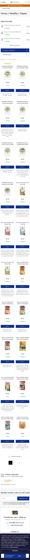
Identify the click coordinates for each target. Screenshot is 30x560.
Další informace (14, 547)
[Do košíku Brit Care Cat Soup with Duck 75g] (22, 206)
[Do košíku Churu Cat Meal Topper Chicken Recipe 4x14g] (22, 401)
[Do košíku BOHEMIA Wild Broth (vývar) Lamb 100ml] (7, 125)
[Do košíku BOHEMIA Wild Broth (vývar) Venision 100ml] (7, 167)
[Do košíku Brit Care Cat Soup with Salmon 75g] (7, 246)
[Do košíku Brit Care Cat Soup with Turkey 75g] (7, 286)
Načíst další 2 (16, 456)
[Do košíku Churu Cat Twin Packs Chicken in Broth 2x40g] (22, 441)
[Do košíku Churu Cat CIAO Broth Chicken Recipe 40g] (22, 286)
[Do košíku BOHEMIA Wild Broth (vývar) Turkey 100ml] (22, 125)
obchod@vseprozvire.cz (16, 523)
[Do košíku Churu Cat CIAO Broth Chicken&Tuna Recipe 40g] (7, 361)
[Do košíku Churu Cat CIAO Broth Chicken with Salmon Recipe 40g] (7, 326)
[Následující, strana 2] (15, 463)
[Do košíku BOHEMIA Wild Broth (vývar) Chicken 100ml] (22, 90)
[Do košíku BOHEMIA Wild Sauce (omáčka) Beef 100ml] (22, 167)
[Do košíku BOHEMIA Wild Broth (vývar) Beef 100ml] (7, 90)
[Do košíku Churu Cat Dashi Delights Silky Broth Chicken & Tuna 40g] (22, 361)
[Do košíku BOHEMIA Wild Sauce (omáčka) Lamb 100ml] (7, 206)
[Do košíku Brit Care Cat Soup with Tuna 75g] (22, 246)
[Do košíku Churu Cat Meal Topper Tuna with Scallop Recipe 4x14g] (7, 441)
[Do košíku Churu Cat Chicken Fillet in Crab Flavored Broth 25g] (7, 401)
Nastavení (15, 550)
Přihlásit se (23, 498)
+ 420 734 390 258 (16, 525)
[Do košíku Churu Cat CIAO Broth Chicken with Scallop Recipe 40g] (22, 326)
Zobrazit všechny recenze (17, 476)
